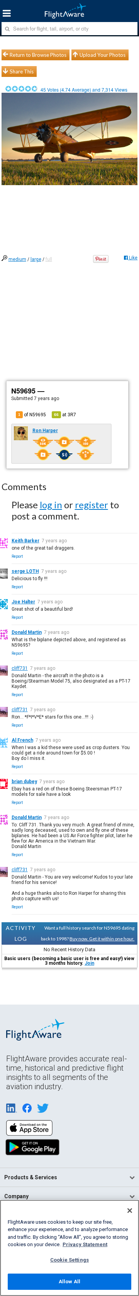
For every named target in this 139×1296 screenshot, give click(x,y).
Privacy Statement (85, 1244)
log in (51, 504)
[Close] (129, 1210)
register (91, 504)
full (49, 259)
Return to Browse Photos (38, 55)
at (65, 414)
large (36, 259)
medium (17, 259)
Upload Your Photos (102, 55)
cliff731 (20, 668)
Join (89, 963)
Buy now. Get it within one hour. (102, 939)
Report (17, 556)
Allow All (69, 1281)
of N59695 (32, 414)
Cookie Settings (69, 1260)
